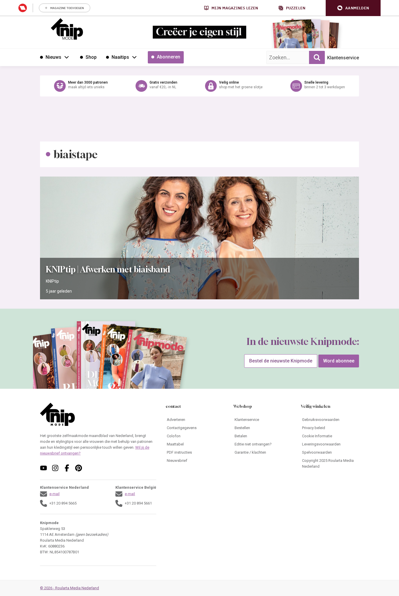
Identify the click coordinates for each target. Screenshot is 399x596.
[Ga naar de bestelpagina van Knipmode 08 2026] (288, 36)
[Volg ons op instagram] (55, 467)
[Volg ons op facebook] (66, 467)
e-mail (54, 494)
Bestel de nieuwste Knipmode (280, 361)
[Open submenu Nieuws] (67, 57)
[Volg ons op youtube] (43, 467)
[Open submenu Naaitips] (134, 57)
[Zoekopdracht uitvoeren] (317, 57)
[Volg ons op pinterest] (78, 467)
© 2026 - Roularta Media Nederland (69, 588)
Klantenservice (343, 58)
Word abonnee (338, 361)
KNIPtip (52, 281)
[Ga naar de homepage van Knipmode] (67, 29)
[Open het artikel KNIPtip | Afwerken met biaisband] (199, 238)
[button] (353, 8)
